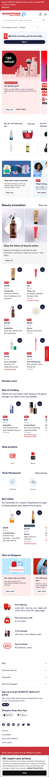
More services (41, 473)
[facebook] (3, 725)
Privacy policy (7, 742)
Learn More (40, 610)
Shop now (5, 7)
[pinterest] (13, 725)
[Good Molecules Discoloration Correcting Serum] (27, 147)
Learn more (21, 109)
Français (5, 731)
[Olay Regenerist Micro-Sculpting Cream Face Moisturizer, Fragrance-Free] (27, 134)
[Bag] (40, 14)
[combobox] (24, 20)
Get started (41, 193)
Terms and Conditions (10, 739)
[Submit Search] (43, 20)
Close (24, 773)
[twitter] (23, 725)
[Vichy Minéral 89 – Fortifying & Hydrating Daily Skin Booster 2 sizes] (11, 134)
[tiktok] (18, 725)
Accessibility (6, 735)
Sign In (24, 42)
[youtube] (28, 725)
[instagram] (8, 725)
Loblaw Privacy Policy (35, 768)
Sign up (5, 704)
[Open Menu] (45, 14)
